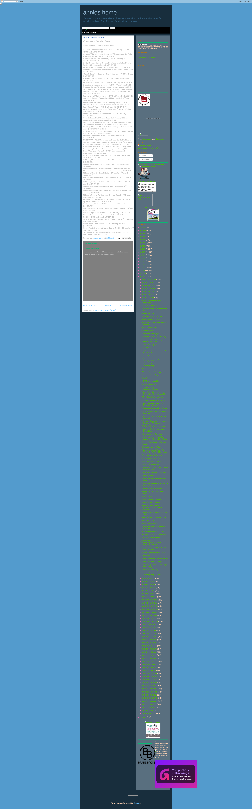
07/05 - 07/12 (149, 634)
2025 (143, 227)
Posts (143, 156)
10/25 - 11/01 (148, 585)
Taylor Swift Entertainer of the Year (155, 513)
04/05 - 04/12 (149, 674)
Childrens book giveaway (152, 488)
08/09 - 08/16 (150, 618)
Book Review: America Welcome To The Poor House (152, 507)
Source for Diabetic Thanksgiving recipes (151, 574)
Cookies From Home (151, 538)
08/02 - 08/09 (150, 621)
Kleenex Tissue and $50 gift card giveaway (154, 548)
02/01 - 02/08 (150, 701)
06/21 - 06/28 (149, 640)
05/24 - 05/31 (149, 652)
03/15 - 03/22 (149, 683)
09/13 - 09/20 (150, 603)
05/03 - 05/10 (150, 661)
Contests (160, 139)
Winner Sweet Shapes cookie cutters (154, 323)
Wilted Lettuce (148, 369)
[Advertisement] (152, 79)
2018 (143, 249)
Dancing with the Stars (151, 447)
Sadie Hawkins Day (150, 570)
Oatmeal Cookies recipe (152, 562)
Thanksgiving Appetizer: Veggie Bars (155, 479)
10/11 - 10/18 (148, 591)
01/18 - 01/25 (149, 707)
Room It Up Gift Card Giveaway (151, 301)
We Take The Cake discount (153, 426)
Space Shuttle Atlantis (151, 499)
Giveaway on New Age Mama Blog (154, 309)
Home (108, 305)
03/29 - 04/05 (150, 677)
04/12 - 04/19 (149, 670)
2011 (142, 270)
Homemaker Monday (151, 502)
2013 (143, 264)
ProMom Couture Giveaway (154, 337)
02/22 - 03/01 (150, 692)
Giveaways (146, 139)
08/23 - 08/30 (150, 612)
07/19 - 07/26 (149, 628)
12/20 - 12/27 (149, 282)
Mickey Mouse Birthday (152, 434)
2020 (143, 243)
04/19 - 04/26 (149, 667)
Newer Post (90, 305)
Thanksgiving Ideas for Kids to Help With (155, 484)
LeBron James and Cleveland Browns (154, 412)
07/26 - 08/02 (150, 624)
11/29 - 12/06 (149, 291)
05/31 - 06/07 (149, 649)
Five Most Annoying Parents (154, 472)
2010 (143, 273)
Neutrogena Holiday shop (153, 531)
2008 (143, 717)
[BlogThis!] (125, 238)
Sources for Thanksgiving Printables (153, 430)
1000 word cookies (151, 381)
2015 (143, 258)
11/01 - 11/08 (148, 581)
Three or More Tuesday (152, 455)
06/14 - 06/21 (149, 643)
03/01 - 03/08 (150, 689)
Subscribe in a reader (147, 57)
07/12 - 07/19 (149, 631)
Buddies (145, 378)
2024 (143, 231)
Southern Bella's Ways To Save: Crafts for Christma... (154, 451)
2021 (143, 240)
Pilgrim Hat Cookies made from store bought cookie (154, 393)
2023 (143, 234)
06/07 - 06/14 (149, 646)
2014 (143, 261)
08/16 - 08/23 (149, 615)
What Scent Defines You (152, 397)
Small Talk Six (148, 313)
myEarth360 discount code (154, 517)
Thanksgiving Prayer (150, 334)
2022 (143, 237)
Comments (145, 159)
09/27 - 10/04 (149, 597)
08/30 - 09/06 (150, 609)
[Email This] (123, 238)
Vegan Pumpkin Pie (150, 523)
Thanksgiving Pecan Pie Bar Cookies (153, 527)
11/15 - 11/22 (148, 298)
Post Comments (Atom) (105, 310)
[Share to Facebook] (129, 238)
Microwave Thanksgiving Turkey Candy (152, 360)
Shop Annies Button (146, 181)
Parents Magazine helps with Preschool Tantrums (154, 422)
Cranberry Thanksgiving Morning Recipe (152, 341)
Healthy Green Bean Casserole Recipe (150, 388)
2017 (143, 252)
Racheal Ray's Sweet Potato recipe (154, 443)
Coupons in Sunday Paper (153, 316)
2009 (143, 277)
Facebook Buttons (150, 167)
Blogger (137, 803)
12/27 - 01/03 (149, 279)
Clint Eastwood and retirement (155, 559)
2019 (143, 246)
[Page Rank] (141, 45)
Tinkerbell (146, 556)
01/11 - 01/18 (148, 710)
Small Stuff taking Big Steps (154, 408)
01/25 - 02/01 (149, 704)
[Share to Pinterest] (130, 238)
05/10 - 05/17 (149, 658)
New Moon (146, 348)
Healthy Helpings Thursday (153, 400)
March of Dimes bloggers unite (153, 492)
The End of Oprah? (150, 345)
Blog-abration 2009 (151, 319)
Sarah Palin (147, 496)
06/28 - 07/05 (150, 637)
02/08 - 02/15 (150, 698)
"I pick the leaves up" (150, 464)
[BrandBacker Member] (148, 764)
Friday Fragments (149, 327)
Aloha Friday (147, 331)
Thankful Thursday (150, 375)
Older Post (126, 305)
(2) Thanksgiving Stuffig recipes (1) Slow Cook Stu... (154, 438)
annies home (100, 12)
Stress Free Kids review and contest (154, 417)
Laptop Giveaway (149, 305)
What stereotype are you (152, 461)
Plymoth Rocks (148, 520)
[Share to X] (127, 238)
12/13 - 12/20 (149, 285)
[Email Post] (118, 238)
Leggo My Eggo (149, 384)
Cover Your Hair (149, 356)
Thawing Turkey (148, 475)
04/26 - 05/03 (150, 664)
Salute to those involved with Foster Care (154, 352)
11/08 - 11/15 (148, 578)
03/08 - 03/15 (150, 686)
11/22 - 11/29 (148, 295)
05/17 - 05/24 (149, 655)
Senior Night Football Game (154, 552)
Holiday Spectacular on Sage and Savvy (154, 566)
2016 (143, 255)
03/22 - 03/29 (150, 680)
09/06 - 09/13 (150, 606)
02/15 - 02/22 (149, 695)
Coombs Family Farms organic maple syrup (155, 468)
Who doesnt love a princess (154, 534)
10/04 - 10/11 (149, 594)
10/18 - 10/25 (149, 588)
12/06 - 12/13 (149, 288)
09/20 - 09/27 (150, 600)
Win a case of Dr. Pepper (152, 372)
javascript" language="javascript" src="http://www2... (151, 542)
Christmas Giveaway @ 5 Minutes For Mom (152, 404)
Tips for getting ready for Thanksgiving (153, 365)
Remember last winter (151, 458)
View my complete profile (148, 148)
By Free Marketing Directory (150, 208)
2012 (143, 267)
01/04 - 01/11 (149, 713)
